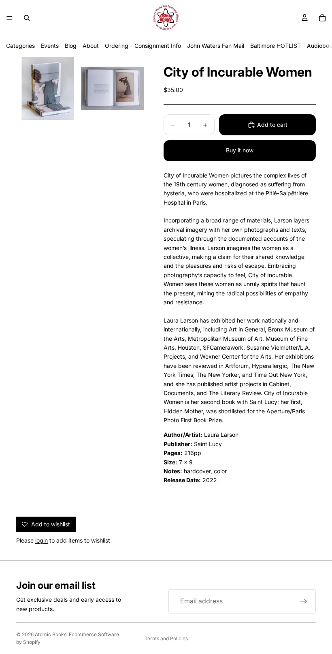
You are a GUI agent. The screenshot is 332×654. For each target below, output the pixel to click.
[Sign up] (303, 601)
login (41, 540)
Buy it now (239, 150)
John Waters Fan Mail (215, 45)
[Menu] (9, 18)
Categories (20, 45)
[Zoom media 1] (47, 88)
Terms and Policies (166, 638)
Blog (71, 45)
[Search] (27, 18)
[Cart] (322, 18)
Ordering (116, 45)
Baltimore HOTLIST (275, 45)
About (91, 45)
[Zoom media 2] (112, 88)
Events (50, 45)
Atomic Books (50, 634)
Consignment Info (157, 45)
